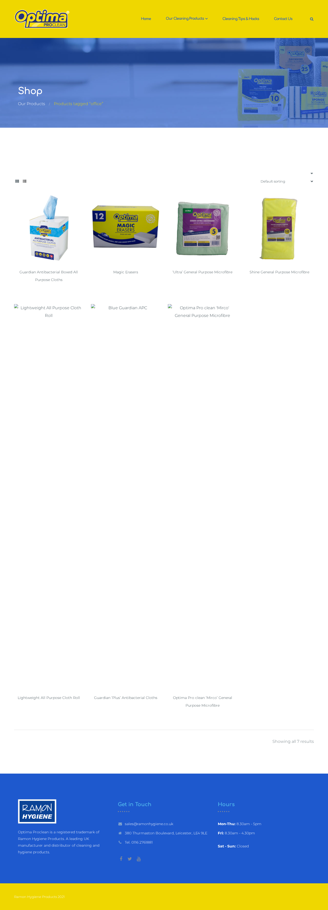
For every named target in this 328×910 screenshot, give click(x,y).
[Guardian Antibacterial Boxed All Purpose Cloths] (48, 228)
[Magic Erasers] (125, 228)
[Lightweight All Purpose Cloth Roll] (48, 496)
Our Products (31, 103)
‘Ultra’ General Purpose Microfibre (202, 272)
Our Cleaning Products (185, 19)
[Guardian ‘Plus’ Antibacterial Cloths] (125, 496)
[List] (25, 181)
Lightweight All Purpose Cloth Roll (49, 697)
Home (146, 19)
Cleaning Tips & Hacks (240, 19)
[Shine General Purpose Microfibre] (279, 228)
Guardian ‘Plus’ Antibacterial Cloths (125, 697)
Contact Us (283, 19)
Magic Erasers (125, 272)
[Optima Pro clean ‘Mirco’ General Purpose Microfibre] (202, 496)
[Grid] (17, 181)
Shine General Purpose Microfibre (279, 272)
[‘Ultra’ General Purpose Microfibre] (202, 228)
